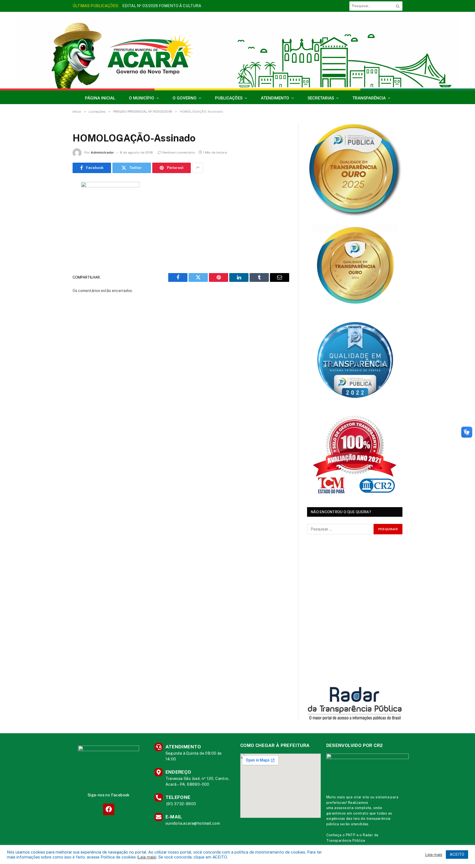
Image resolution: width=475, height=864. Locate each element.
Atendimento (275, 98)
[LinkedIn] (53, 228)
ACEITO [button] (457, 854)
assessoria (344, 808)
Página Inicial (100, 98)
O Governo (185, 98)
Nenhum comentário (178, 152)
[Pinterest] (53, 242)
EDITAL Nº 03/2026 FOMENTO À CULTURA (161, 6)
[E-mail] (53, 256)
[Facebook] (53, 200)
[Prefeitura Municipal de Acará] (237, 53)
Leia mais (146, 857)
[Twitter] (53, 214)
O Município (141, 98)
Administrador (102, 152)
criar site (361, 797)
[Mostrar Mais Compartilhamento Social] (197, 168)
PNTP (351, 835)
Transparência (369, 98)
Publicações (228, 98)
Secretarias (321, 98)
